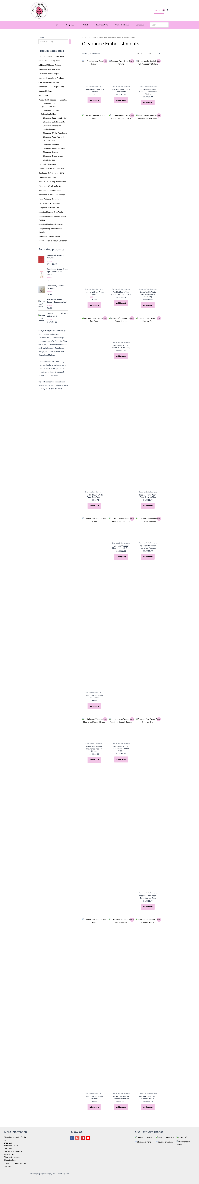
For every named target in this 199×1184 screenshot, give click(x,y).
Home (84, 37)
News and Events (11, 1146)
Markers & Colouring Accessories (52, 182)
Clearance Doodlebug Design (55, 118)
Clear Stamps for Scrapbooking (51, 87)
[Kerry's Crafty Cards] (165, 1137)
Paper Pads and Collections (49, 199)
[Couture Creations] (164, 1142)
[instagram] (77, 1138)
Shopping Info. (10, 1160)
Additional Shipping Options (49, 65)
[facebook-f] (72, 1138)
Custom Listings (45, 91)
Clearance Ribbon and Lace (54, 148)
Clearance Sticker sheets (53, 156)
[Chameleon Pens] (143, 1142)
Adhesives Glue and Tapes (49, 69)
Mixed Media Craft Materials (49, 186)
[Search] (167, 24)
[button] (75, 25)
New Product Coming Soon (49, 190)
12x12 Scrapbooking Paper (49, 61)
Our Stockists (9, 1148)
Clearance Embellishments (54, 122)
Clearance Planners (51, 144)
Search (41, 38)
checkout (8, 1143)
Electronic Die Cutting (47, 164)
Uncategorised (49, 160)
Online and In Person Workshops (51, 195)
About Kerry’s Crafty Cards (15, 1137)
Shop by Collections (12, 1157)
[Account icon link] (168, 10)
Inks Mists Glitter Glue (47, 177)
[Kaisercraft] (182, 1137)
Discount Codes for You (16, 1163)
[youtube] (88, 1138)
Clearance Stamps (50, 152)
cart (5, 1140)
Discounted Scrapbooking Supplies (52, 100)
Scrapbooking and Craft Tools (50, 212)
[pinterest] (83, 1138)
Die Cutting (43, 95)
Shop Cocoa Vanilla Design (49, 236)
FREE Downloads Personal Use (51, 168)
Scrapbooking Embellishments (50, 224)
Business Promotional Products (51, 78)
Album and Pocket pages (48, 74)
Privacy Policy (9, 1154)
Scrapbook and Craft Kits (48, 208)
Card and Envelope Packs (48, 82)
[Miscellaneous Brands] (186, 1143)
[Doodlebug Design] (143, 1137)
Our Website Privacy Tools (14, 1151)
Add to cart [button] (94, 100)
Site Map (7, 1166)
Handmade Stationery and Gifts (51, 173)
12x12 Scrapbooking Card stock (51, 56)
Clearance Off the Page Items (55, 133)
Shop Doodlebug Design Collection (52, 241)
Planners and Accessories (49, 203)
